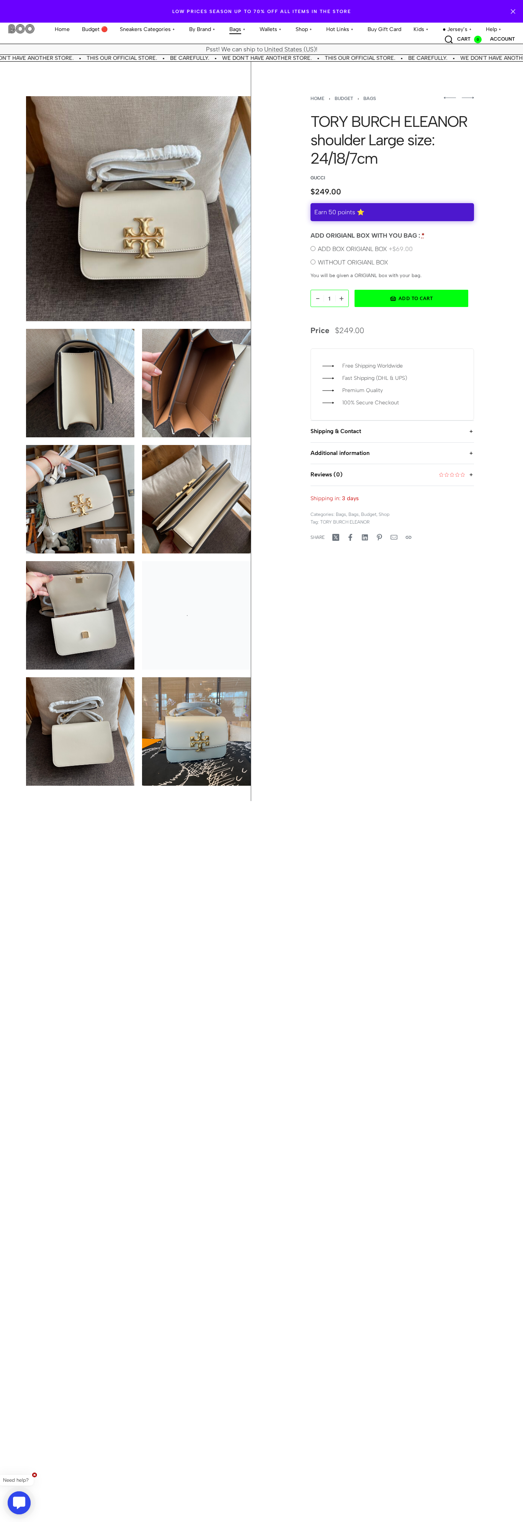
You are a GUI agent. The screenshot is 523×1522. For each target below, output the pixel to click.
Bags (369, 98)
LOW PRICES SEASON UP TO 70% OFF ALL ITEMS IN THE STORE (261, 11)
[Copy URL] (408, 537)
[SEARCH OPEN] (449, 39)
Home (317, 98)
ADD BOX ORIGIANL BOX (365, 249)
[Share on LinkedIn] (364, 537)
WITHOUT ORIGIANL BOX (353, 262)
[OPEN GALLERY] (138, 208)
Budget (344, 98)
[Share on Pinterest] (379, 537)
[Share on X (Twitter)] (335, 537)
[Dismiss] (513, 11)
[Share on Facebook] (350, 537)
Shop (384, 514)
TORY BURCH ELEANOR (344, 522)
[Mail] (394, 537)
